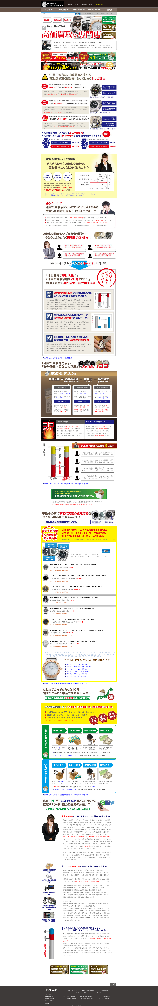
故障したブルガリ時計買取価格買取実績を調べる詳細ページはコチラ (65, 683)
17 (88, 653)
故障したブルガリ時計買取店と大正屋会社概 (58, 358)
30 (53, 654)
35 (67, 654)
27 (44, 654)
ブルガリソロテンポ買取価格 (86, 998)
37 (73, 654)
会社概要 (47, 1003)
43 (90, 654)
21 (100, 653)
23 (106, 653)
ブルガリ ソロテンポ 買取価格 (77, 674)
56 (63, 656)
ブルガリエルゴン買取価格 (103, 998)
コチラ (93, 787)
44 (93, 654)
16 (85, 653)
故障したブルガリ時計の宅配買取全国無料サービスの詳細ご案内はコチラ (67, 795)
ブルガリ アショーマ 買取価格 (77, 664)
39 (79, 654)
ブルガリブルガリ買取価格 (86, 996)
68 (98, 656)
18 (91, 653)
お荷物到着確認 (78, 992)
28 (47, 654)
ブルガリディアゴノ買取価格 (104, 996)
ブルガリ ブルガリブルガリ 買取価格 (79, 666)
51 (114, 654)
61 (77, 656)
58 (69, 656)
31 (56, 654)
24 (109, 653)
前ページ (46, 653)
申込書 (58, 747)
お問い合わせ (99, 992)
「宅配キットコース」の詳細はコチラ (65, 789)
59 (72, 656)
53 (54, 656)
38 (76, 654)
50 (111, 654)
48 (105, 654)
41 (85, 654)
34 (64, 654)
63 (83, 656)
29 (50, 654)
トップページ (48, 994)
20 (97, 653)
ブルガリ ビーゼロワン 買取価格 (78, 671)
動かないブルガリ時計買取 (88, 990)
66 (92, 656)
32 (59, 654)
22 (103, 653)
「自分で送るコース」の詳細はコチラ (65, 755)
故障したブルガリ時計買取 (73, 990)
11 (71, 653)
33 (62, 654)
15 (83, 653)
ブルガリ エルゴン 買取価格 (76, 676)
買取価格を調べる (73, 4)
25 (111, 653)
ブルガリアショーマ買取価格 (69, 996)
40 (82, 654)
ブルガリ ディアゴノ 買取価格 (77, 669)
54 (57, 656)
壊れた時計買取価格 (49, 1000)
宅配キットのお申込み (89, 992)
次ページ (103, 656)
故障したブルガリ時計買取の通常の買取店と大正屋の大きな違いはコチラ (67, 484)
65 (89, 656)
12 (74, 653)
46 (99, 654)
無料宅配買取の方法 (87, 4)
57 (66, 656)
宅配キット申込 (100, 4)
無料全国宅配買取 (49, 996)
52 (51, 656)
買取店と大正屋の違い (50, 998)
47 (102, 654)
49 (108, 654)
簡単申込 (62, 781)
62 (80, 656)
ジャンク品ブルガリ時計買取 (103, 990)
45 (96, 654)
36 (70, 654)
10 (68, 653)
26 (114, 653)
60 (74, 656)
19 (94, 653)
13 (77, 653)
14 (80, 653)
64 (86, 656)
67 (95, 656)
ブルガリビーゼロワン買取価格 (69, 998)
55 (60, 656)
